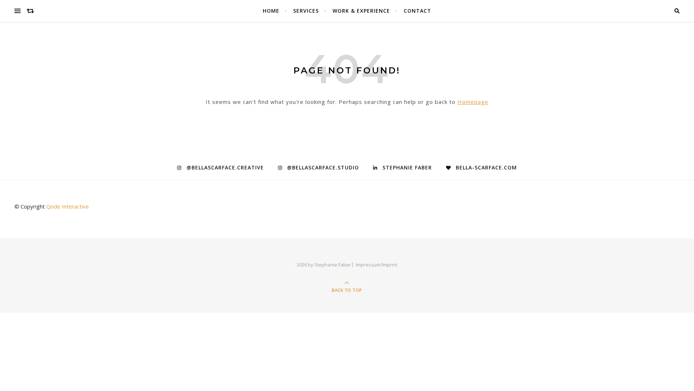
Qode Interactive (67, 206)
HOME (271, 10)
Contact (417, 10)
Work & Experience (361, 10)
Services (306, 10)
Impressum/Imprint (376, 264)
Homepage (472, 101)
